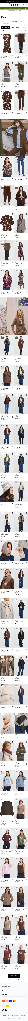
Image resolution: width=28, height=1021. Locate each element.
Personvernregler (8, 1015)
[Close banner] (26, 1)
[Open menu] (1, 4)
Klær (6, 14)
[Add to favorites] (12, 34)
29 (18, 979)
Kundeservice (6, 986)
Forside (2, 14)
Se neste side (14, 975)
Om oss (4, 990)
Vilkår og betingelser (19, 1015)
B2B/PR (4, 994)
